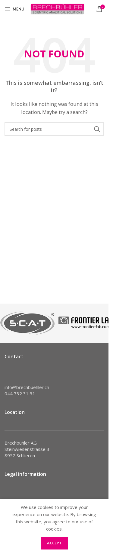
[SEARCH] (97, 129)
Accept (54, 543)
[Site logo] (57, 8)
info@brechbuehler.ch (27, 387)
